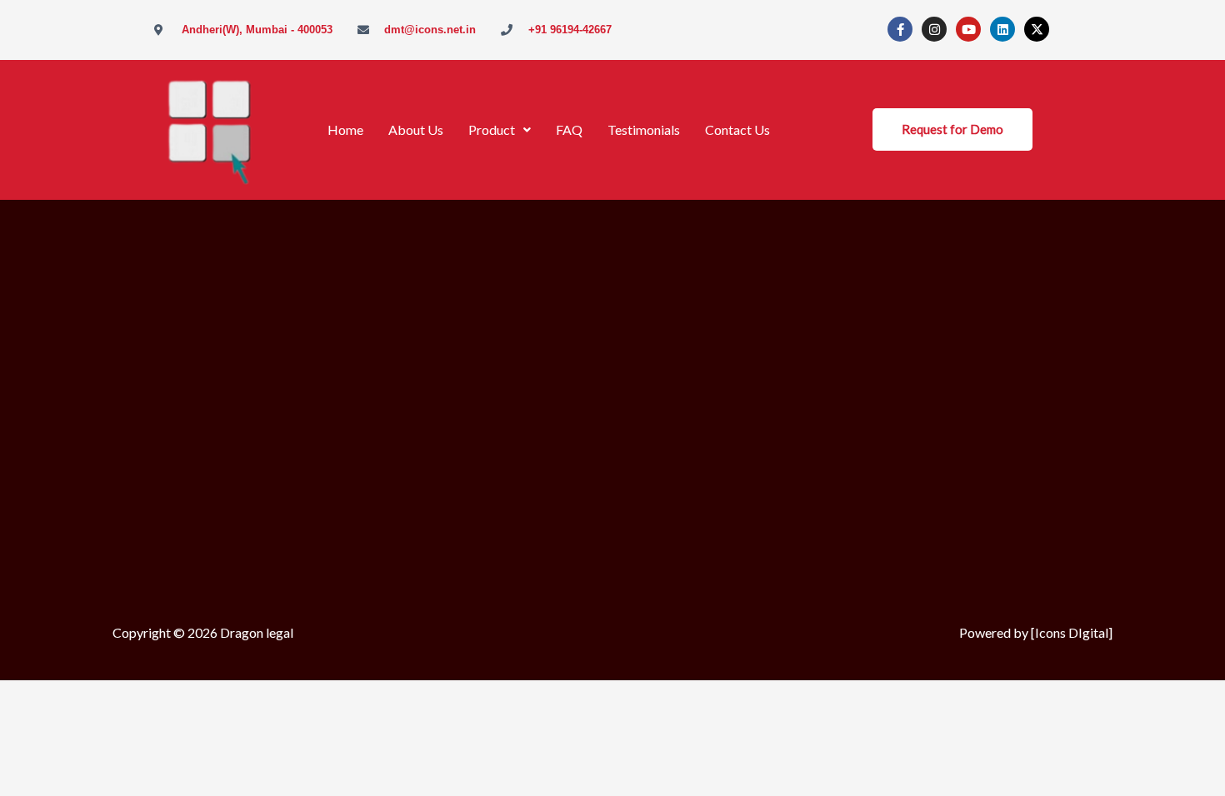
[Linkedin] (1002, 29)
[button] (499, 130)
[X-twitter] (1036, 29)
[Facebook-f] (900, 29)
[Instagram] (934, 29)
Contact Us (737, 129)
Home (345, 129)
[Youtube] (968, 29)
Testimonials (644, 129)
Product (491, 129)
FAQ (569, 129)
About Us (415, 129)
